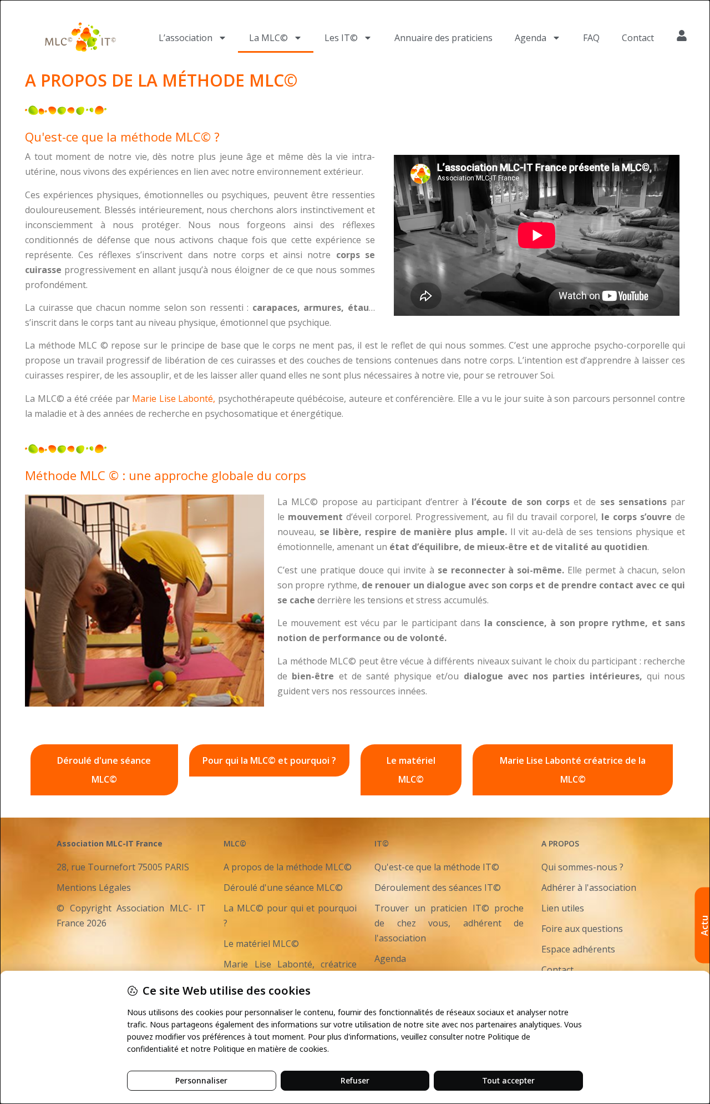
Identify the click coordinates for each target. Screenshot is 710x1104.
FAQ (591, 38)
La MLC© (268, 38)
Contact (638, 38)
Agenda (530, 38)
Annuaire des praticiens (443, 38)
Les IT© (341, 38)
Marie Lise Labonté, (173, 398)
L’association (185, 38)
